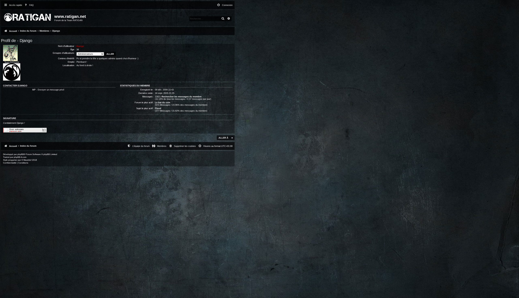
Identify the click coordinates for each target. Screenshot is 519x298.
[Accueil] (28, 16)
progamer (12, 160)
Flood (158, 108)
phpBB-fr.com (20, 157)
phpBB (20, 154)
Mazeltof (27, 160)
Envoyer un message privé (51, 89)
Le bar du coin (162, 102)
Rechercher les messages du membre (182, 96)
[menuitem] (28, 5)
